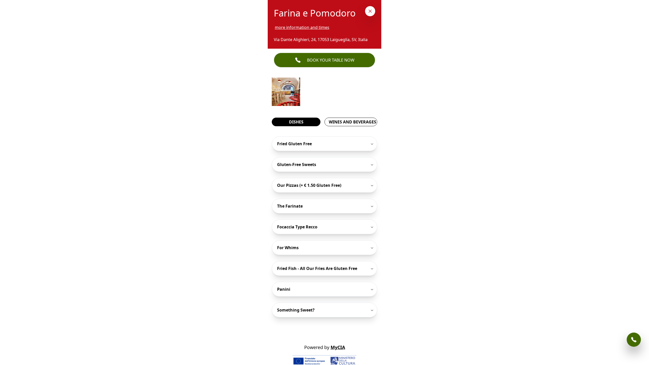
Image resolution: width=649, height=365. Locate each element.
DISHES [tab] (296, 122)
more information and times (302, 27)
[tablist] (324, 122)
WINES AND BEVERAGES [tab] (352, 122)
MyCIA (338, 347)
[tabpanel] (324, 226)
